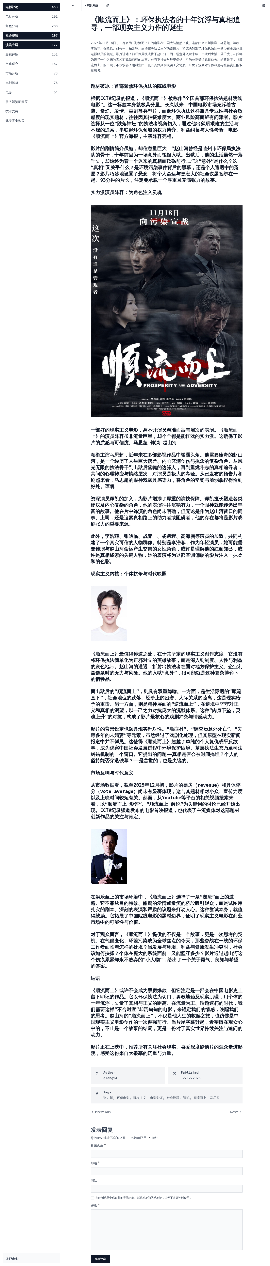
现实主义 (139, 1098)
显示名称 (98, 1146)
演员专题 (32, 45)
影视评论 (32, 54)
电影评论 (32, 7)
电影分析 (32, 16)
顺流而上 (200, 1098)
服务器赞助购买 (17, 102)
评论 (95, 1205)
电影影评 (156, 1098)
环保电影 (123, 1098)
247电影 (12, 1259)
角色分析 (32, 26)
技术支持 (12, 111)
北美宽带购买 (15, 121)
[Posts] (72, 5)
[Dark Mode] (264, 5)
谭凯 (186, 1098)
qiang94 (110, 1078)
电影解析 (32, 83)
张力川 (108, 1098)
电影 (32, 92)
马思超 (215, 1098)
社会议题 (173, 1098)
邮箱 (95, 1163)
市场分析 (32, 73)
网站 (94, 1180)
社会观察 (32, 35)
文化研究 (32, 64)
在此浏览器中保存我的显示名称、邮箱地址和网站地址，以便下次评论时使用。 (143, 1197)
